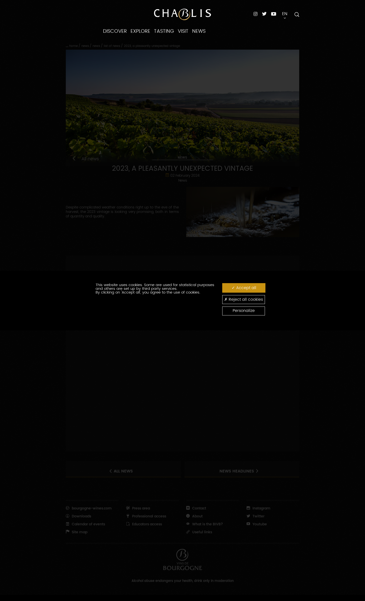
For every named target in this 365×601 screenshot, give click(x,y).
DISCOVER (115, 31)
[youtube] (273, 14)
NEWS (199, 31)
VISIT (183, 31)
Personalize (244, 311)
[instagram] (255, 14)
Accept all (245, 288)
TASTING (164, 31)
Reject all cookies (245, 299)
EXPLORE (140, 31)
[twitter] (264, 14)
